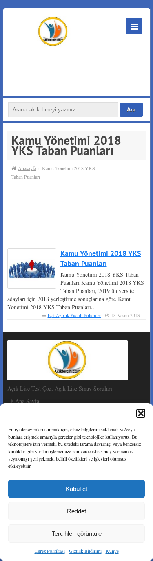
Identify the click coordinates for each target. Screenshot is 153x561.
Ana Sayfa (27, 401)
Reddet (76, 511)
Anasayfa (27, 168)
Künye (112, 551)
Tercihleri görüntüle (77, 533)
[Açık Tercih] (53, 30)
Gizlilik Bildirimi (85, 551)
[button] (141, 413)
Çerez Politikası (50, 551)
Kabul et (76, 488)
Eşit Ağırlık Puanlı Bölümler (74, 315)
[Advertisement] (75, 69)
